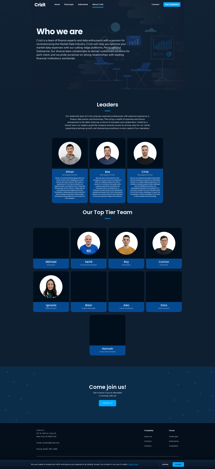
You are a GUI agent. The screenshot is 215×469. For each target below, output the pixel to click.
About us (148, 436)
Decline (165, 464)
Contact (155, 4)
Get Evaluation (172, 4)
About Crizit (97, 4)
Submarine (83, 4)
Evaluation (173, 446)
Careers (147, 446)
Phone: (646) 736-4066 (46, 449)
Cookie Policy (133, 464)
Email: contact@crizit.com (47, 443)
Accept (178, 464)
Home (57, 4)
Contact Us (107, 403)
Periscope (68, 4)
